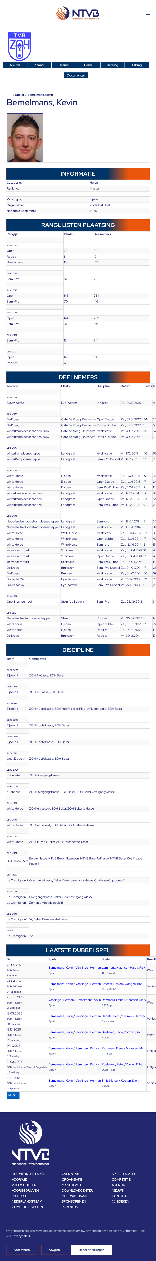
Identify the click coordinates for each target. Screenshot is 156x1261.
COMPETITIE (121, 1179)
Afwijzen (54, 1250)
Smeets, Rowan (112, 984)
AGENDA (118, 1185)
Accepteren (22, 1250)
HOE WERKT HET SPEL (28, 1174)
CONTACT (119, 1196)
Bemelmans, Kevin (61, 968)
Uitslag (137, 65)
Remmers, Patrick (87, 1048)
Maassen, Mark (136, 1000)
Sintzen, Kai (133, 1032)
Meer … (13, 1095)
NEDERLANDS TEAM (27, 1201)
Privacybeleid (21, 1236)
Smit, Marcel (110, 1081)
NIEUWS (118, 1190)
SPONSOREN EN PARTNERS (74, 1204)
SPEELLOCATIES (124, 1174)
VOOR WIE (19, 1179)
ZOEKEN (123, 1201)
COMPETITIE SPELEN (27, 1207)
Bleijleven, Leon (112, 1032)
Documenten (76, 75)
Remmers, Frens (112, 1000)
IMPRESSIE (20, 1196)
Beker (88, 65)
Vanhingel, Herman (88, 968)
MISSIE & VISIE (72, 1185)
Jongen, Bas (133, 984)
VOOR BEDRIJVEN (25, 1190)
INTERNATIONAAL (75, 1196)
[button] (148, 13)
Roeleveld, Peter (113, 1064)
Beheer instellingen (91, 1250)
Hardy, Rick (137, 968)
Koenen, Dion (130, 1081)
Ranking (112, 65)
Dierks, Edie (134, 1064)
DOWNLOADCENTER (77, 1190)
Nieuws (15, 65)
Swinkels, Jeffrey (133, 1016)
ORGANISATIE (72, 1179)
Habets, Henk (111, 1016)
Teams (63, 65)
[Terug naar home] (78, 13)
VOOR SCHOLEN (24, 1185)
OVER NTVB (70, 1174)
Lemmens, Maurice (114, 968)
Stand (39, 65)
